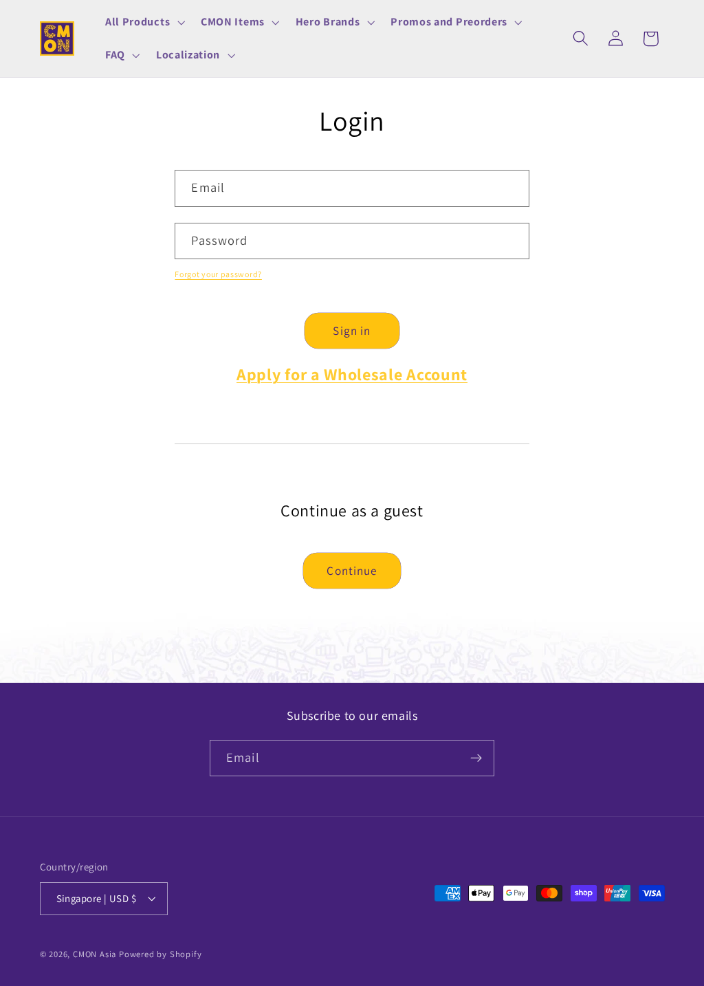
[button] (143, 22)
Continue (352, 570)
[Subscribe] (476, 758)
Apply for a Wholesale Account (352, 374)
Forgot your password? (218, 274)
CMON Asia (94, 954)
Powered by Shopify (160, 954)
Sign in (352, 330)
